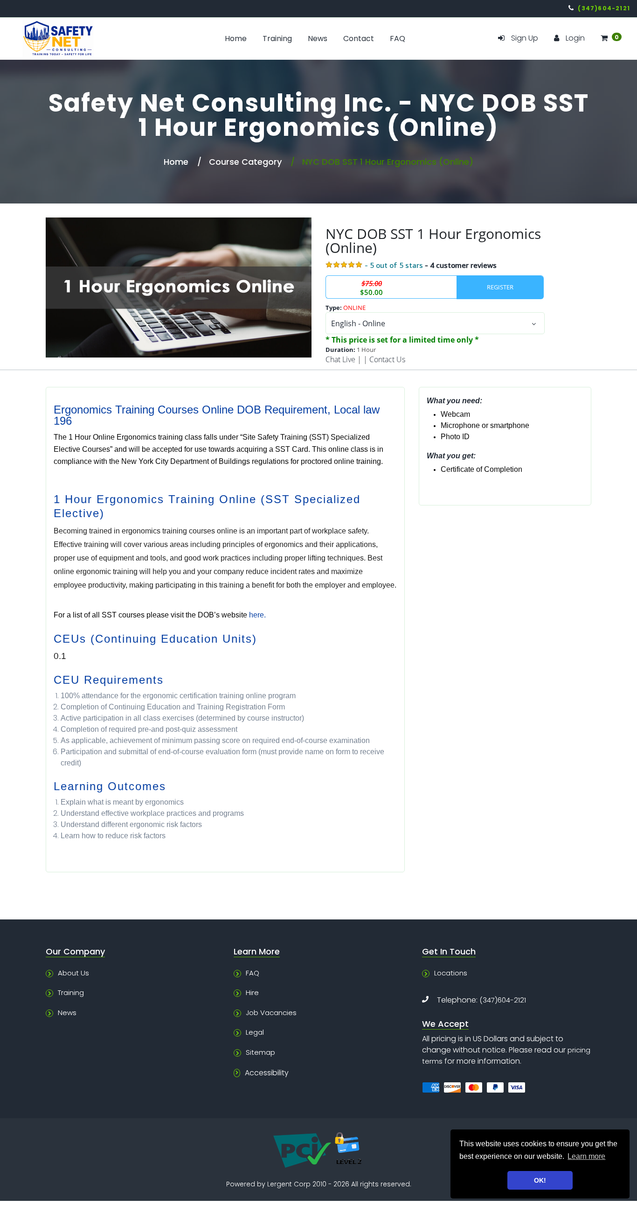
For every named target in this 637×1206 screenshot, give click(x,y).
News (317, 38)
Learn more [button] (586, 1156)
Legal (255, 1032)
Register (500, 287)
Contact (358, 38)
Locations (450, 973)
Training (277, 38)
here (256, 615)
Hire (252, 992)
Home (236, 38)
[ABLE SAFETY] (79, 38)
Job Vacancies (271, 1012)
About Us (73, 973)
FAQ (397, 38)
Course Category (245, 162)
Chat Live (340, 359)
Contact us (387, 359)
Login (575, 38)
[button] (611, 38)
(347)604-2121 (502, 1000)
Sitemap (260, 1052)
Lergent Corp (289, 1184)
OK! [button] (540, 1180)
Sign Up (524, 38)
